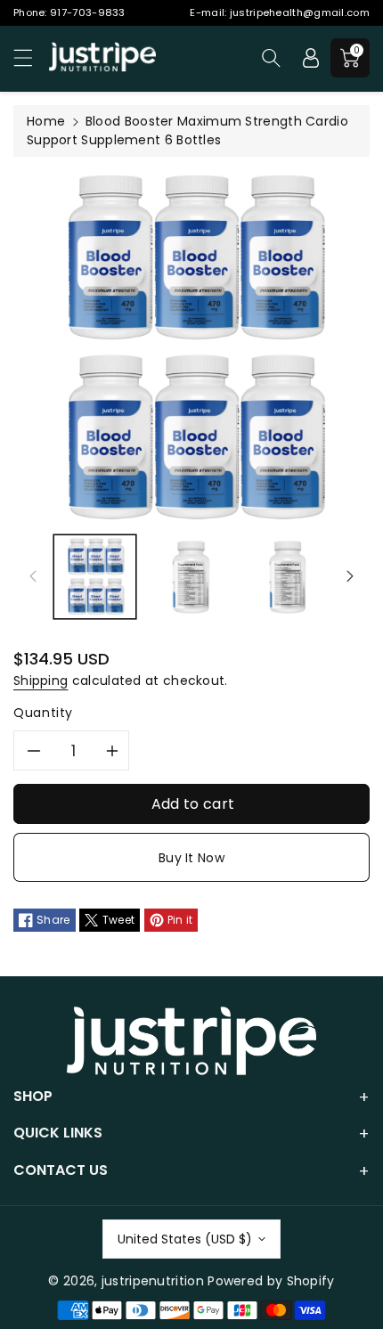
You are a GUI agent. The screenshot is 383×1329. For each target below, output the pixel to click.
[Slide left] (33, 576)
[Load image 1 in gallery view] (94, 576)
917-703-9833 (88, 12)
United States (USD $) (185, 1239)
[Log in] (310, 57)
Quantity (43, 713)
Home (46, 121)
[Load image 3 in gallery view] (289, 576)
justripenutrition (153, 1281)
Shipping (40, 680)
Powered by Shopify (271, 1281)
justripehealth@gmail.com (300, 12)
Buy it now (191, 858)
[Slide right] (350, 576)
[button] (31, 57)
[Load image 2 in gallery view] (191, 576)
